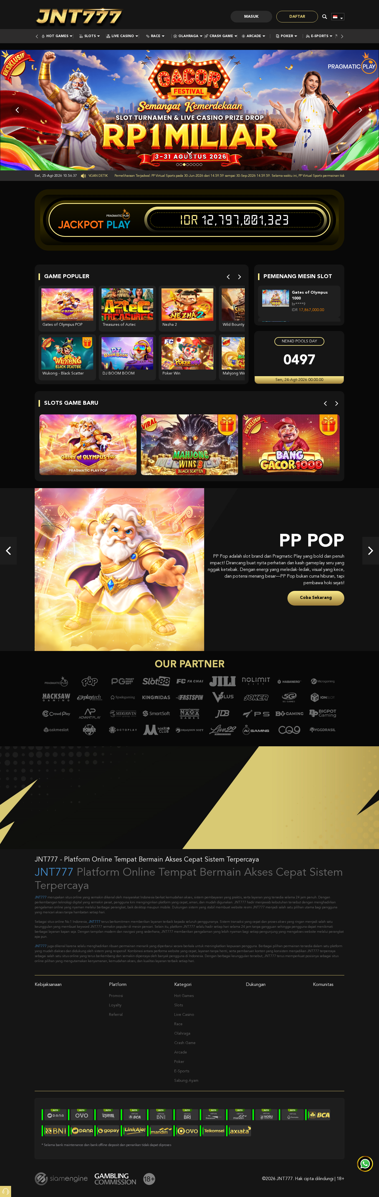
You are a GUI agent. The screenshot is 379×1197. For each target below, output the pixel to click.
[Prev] (228, 276)
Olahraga (188, 36)
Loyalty (115, 1005)
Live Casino (123, 36)
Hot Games (57, 36)
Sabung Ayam (186, 1081)
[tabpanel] (189, 109)
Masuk (251, 17)
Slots (90, 36)
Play (118, 224)
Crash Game (221, 36)
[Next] (239, 276)
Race (155, 36)
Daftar (297, 17)
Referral (116, 1015)
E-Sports (319, 36)
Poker (287, 36)
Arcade (254, 36)
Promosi (116, 996)
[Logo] (79, 16)
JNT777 (54, 872)
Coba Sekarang (316, 595)
